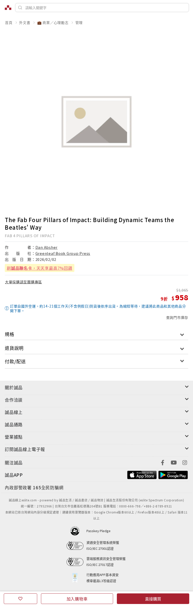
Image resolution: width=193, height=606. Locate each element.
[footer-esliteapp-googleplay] (173, 474)
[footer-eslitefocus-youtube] (173, 462)
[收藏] (20, 598)
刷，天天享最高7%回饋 (39, 268)
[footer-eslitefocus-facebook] (162, 462)
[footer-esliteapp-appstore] (142, 474)
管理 (79, 22)
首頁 (9, 22)
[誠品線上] (8, 7)
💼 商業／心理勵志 (53, 22)
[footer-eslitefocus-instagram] (184, 462)
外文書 (24, 22)
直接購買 (153, 599)
